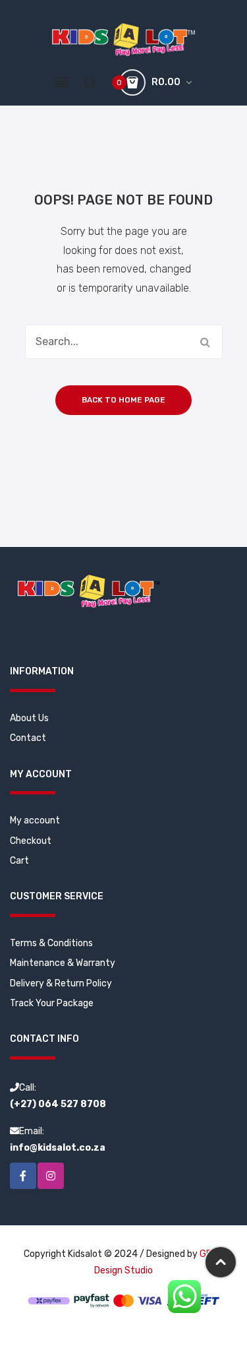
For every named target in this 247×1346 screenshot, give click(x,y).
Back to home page (123, 399)
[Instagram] (51, 1176)
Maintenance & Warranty (62, 963)
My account (35, 820)
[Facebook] (23, 1176)
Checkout (30, 841)
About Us (29, 718)
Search (205, 341)
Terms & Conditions (51, 943)
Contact (28, 738)
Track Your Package (52, 1003)
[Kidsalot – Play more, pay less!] (123, 39)
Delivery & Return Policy (61, 983)
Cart (19, 860)
